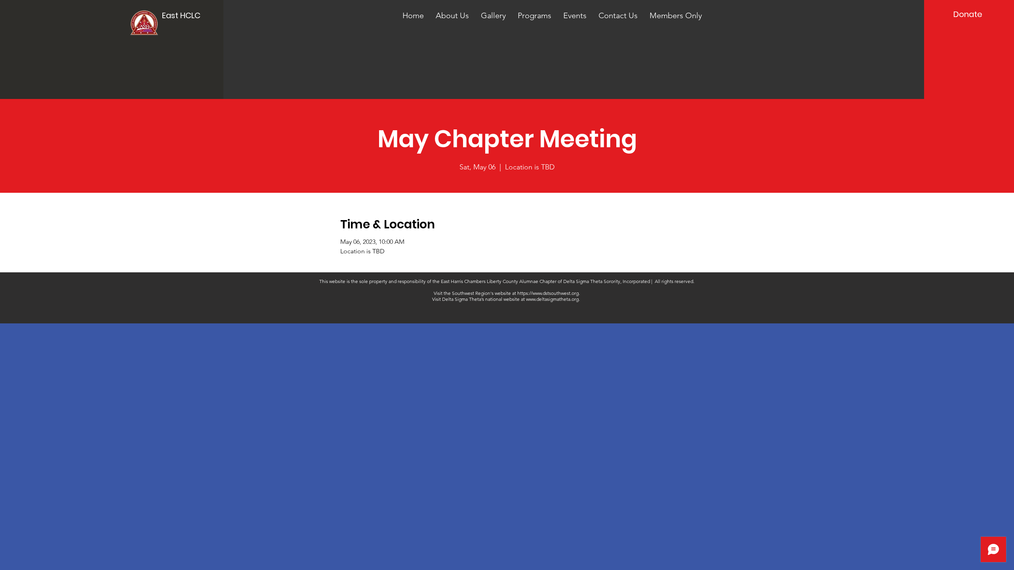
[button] (452, 15)
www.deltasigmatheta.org (552, 299)
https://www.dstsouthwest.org (548, 293)
